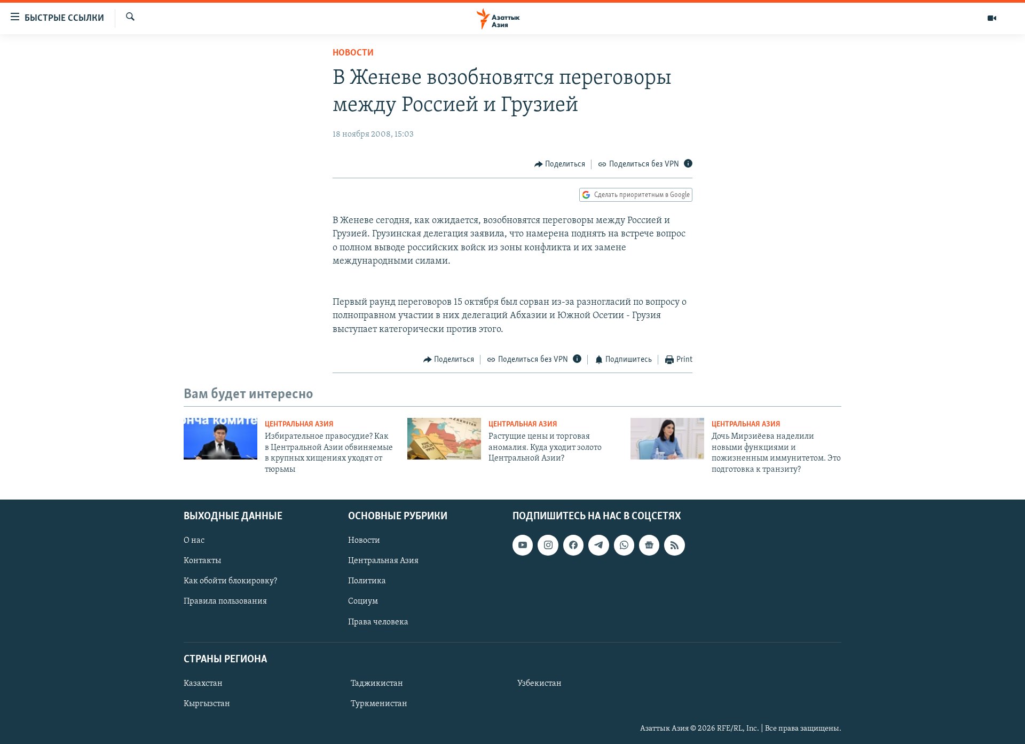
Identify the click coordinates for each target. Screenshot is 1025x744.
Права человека (378, 622)
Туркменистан (379, 704)
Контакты (202, 561)
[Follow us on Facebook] (573, 545)
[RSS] (674, 545)
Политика (367, 581)
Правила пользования (225, 601)
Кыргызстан (207, 704)
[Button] (560, 164)
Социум (363, 601)
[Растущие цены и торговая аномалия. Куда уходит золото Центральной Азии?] (444, 439)
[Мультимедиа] (992, 18)
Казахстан (203, 683)
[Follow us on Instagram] (548, 545)
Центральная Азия (299, 425)
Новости (353, 53)
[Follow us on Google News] (649, 545)
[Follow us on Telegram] (598, 545)
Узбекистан (539, 683)
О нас (194, 540)
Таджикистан (377, 683)
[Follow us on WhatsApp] (624, 545)
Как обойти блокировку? (230, 581)
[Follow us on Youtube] (522, 545)
